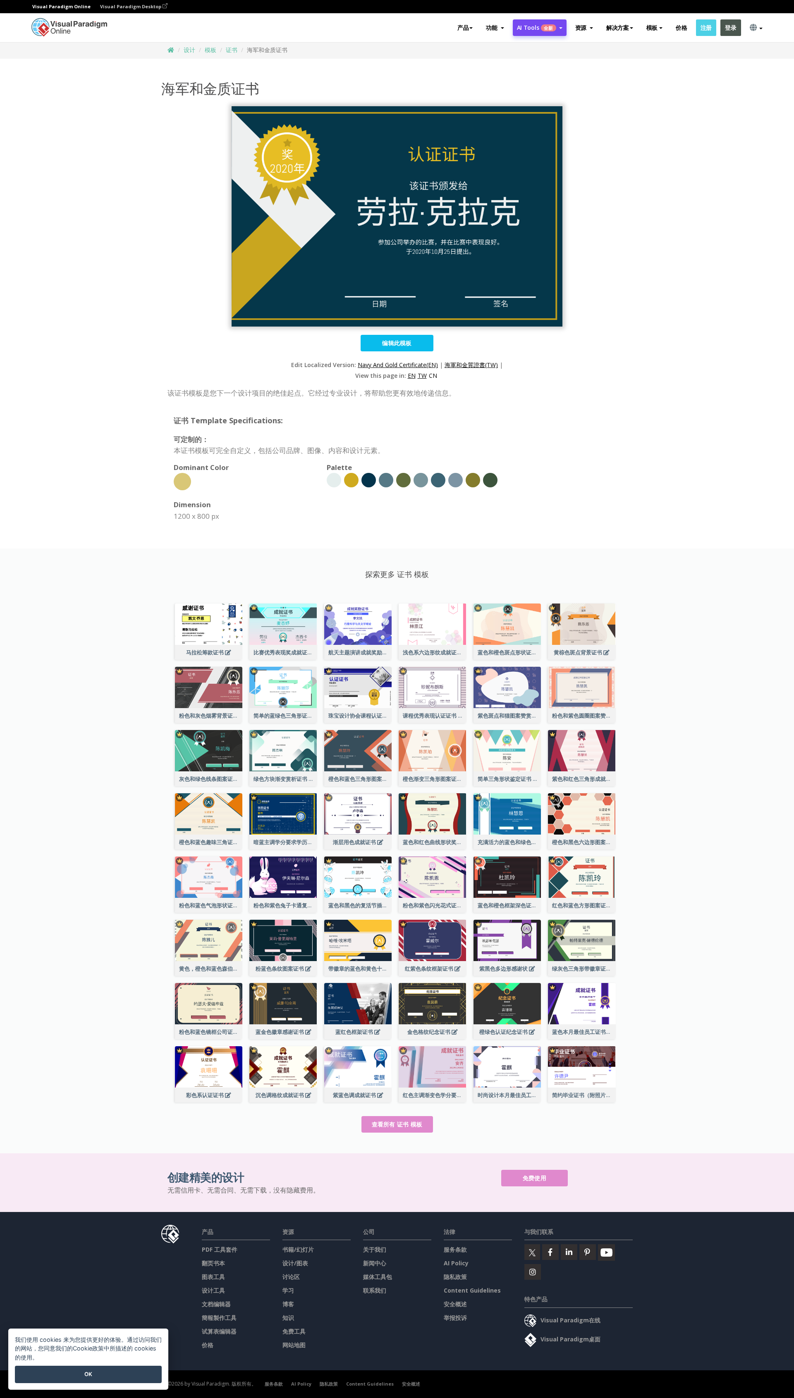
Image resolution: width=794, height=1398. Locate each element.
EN (412, 375)
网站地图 (294, 1345)
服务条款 (455, 1249)
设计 (189, 50)
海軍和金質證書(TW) (471, 365)
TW (422, 375)
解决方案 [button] (617, 27)
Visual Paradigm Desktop (131, 6)
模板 (210, 50)
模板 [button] (652, 27)
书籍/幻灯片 (298, 1249)
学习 (288, 1290)
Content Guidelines (472, 1290)
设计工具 (213, 1290)
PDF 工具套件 (219, 1249)
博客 (288, 1304)
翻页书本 (213, 1263)
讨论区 (291, 1277)
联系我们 (374, 1290)
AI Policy (456, 1263)
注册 (706, 27)
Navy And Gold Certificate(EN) (398, 365)
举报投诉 (455, 1318)
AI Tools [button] (535, 27)
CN (433, 375)
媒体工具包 (377, 1277)
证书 (231, 50)
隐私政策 (455, 1277)
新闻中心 (374, 1263)
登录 (730, 27)
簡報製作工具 (219, 1318)
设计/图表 (295, 1263)
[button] (494, 27)
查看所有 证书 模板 (397, 1124)
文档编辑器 (216, 1304)
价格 (681, 27)
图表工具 (213, 1277)
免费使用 (534, 1178)
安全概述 (455, 1304)
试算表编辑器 (219, 1331)
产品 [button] (463, 27)
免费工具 (294, 1331)
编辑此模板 (397, 343)
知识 (288, 1318)
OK (88, 1374)
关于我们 (374, 1249)
